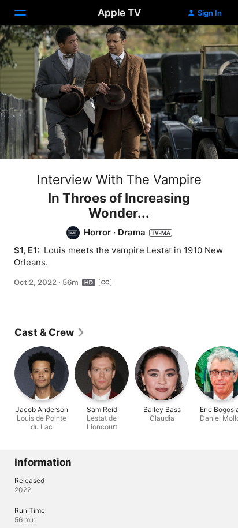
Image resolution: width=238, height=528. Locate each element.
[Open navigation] (27, 12)
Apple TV (119, 12)
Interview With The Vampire (119, 179)
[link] (49, 332)
